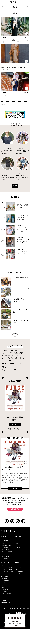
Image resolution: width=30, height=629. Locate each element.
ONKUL (13, 367)
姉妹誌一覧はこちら (14, 429)
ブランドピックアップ (7, 549)
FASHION (3, 536)
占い (3, 358)
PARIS (17, 545)
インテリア (19, 364)
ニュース (4, 543)
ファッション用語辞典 (7, 552)
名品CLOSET (5, 541)
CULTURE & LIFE (5, 576)
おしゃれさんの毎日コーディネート (12, 355)
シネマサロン (5, 591)
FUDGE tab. (18, 536)
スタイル (4, 353)
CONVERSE (10, 370)
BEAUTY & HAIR (5, 563)
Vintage (16, 370)
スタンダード (5, 554)
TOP (2, 104)
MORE (15, 488)
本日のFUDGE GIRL (20, 367)
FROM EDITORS (17, 609)
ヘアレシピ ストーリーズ (7, 569)
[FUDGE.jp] (15, 2)
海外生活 (18, 574)
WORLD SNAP (18, 541)
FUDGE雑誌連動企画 (15, 351)
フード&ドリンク (6, 583)
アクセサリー (5, 558)
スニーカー (4, 372)
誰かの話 (4, 596)
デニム (23, 351)
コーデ (22, 357)
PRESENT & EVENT (6, 602)
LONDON (18, 547)
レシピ (17, 569)
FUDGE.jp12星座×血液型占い (16, 353)
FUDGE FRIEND (8, 363)
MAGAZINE (3, 609)
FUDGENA (23, 370)
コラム (3, 585)
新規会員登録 (15, 509)
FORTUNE (3, 600)
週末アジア (4, 587)
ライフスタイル (5, 581)
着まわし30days (5, 351)
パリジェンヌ (12, 358)
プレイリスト (5, 589)
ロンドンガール (7, 361)
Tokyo (4, 370)
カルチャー (4, 578)
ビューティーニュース (7, 567)
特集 (3, 539)
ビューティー (19, 567)
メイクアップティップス (7, 572)
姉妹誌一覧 (10, 609)
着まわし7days (5, 556)
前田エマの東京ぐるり (7, 594)
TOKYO (17, 543)
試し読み (15, 424)
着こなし (6, 366)
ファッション (19, 565)
